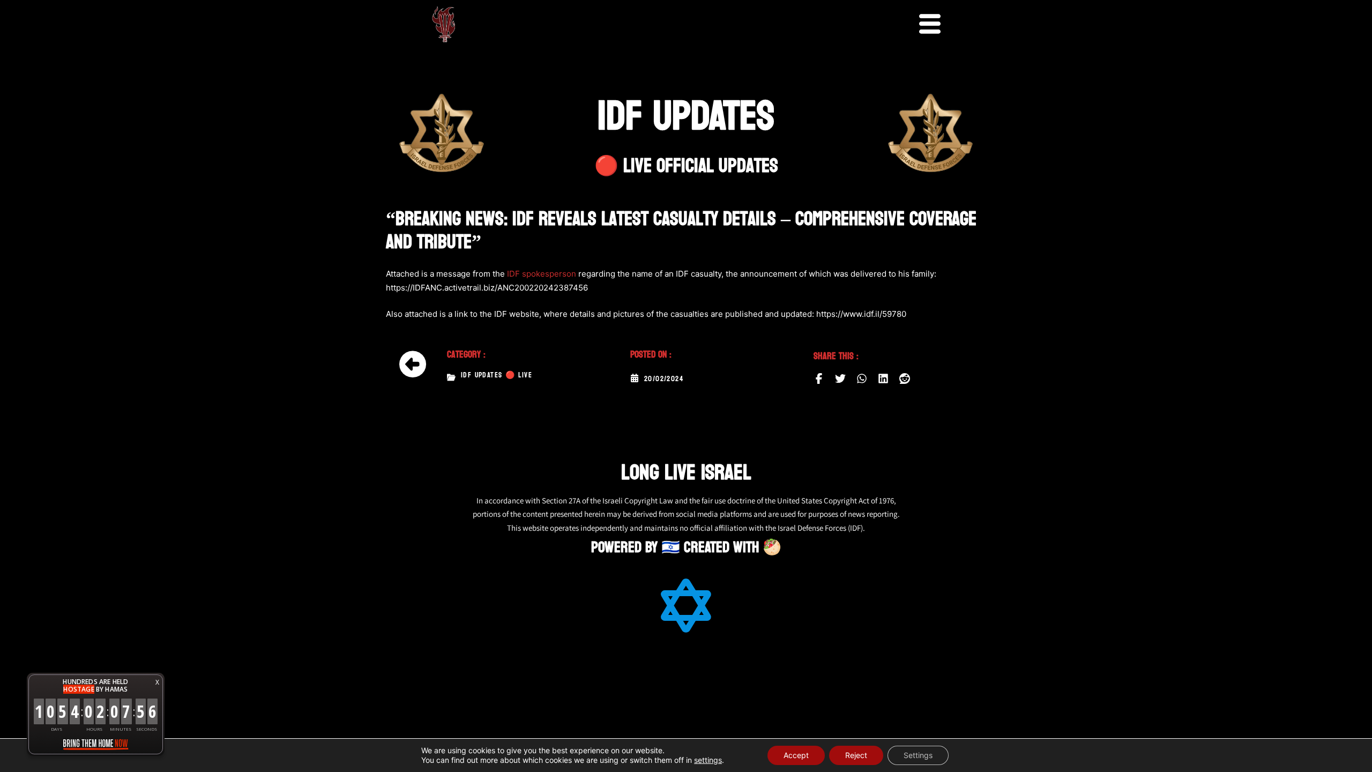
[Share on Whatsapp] (861, 378)
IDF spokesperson (541, 274)
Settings (918, 755)
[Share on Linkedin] (883, 378)
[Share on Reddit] (904, 378)
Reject (856, 755)
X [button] (157, 682)
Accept (796, 755)
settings (708, 759)
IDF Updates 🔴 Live (496, 375)
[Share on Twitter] (840, 378)
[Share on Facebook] (819, 378)
